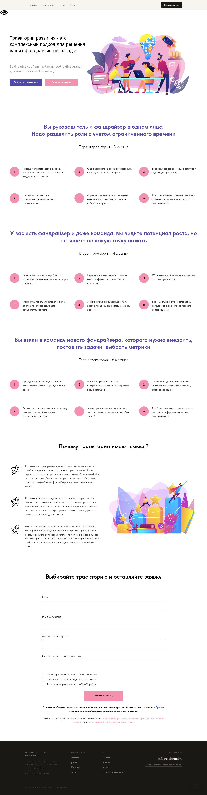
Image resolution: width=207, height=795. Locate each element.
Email (45, 597)
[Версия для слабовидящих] (197, 786)
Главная (33, 4)
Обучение (75, 767)
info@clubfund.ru (170, 758)
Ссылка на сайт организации (62, 656)
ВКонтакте (106, 757)
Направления (48, 4)
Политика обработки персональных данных (163, 764)
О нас (72, 4)
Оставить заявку (172, 4)
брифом (160, 707)
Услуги (73, 771)
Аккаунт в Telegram (55, 636)
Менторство (76, 757)
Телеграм (106, 762)
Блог (63, 4)
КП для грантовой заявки (113, 771)
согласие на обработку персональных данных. (111, 722)
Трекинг (74, 762)
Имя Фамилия (51, 617)
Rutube (105, 767)
